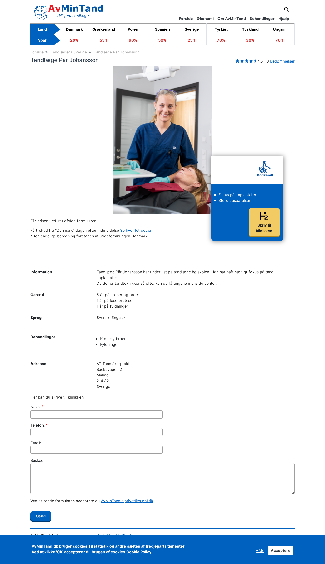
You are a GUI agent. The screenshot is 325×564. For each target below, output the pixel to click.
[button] (50, 140)
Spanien (162, 29)
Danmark (74, 29)
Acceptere (281, 550)
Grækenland (103, 29)
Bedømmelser (282, 61)
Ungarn (280, 29)
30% (250, 40)
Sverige (192, 29)
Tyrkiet (221, 29)
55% (104, 40)
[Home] (68, 12)
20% (74, 40)
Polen (133, 29)
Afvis (260, 551)
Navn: (35, 406)
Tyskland (250, 29)
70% (221, 40)
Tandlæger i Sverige (69, 52)
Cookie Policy (138, 552)
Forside (37, 52)
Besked (37, 460)
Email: (35, 442)
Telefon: (37, 425)
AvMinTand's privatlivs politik (127, 500)
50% (162, 40)
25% (192, 40)
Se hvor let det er (136, 230)
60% (133, 40)
